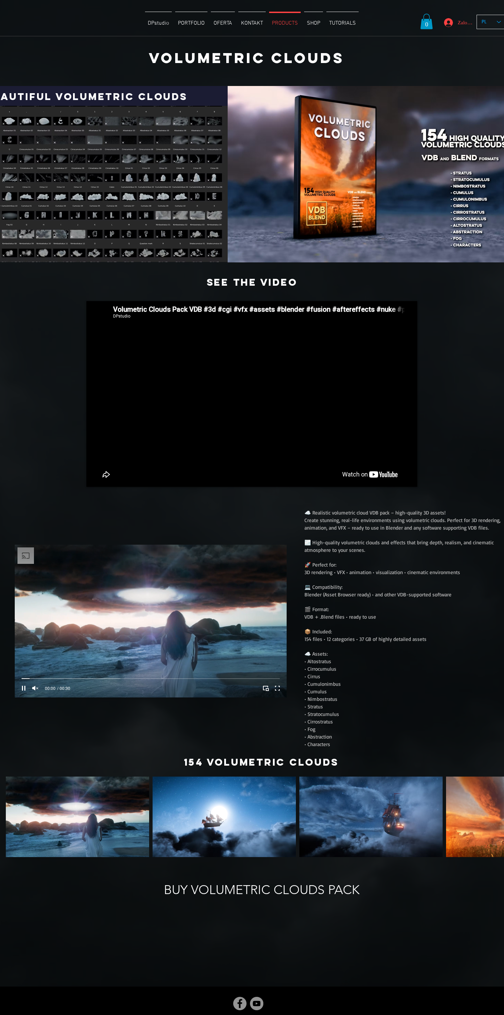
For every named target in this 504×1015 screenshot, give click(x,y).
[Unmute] (35, 688)
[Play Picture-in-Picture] (265, 688)
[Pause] (23, 688)
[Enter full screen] (277, 688)
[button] (426, 21)
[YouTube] (256, 1003)
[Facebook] (240, 1003)
